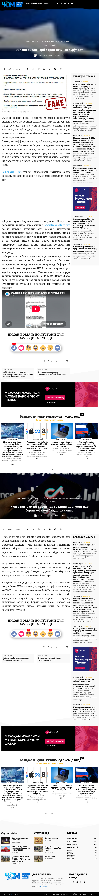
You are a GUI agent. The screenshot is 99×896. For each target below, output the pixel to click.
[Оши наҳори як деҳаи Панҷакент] (5, 840)
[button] (53, 3)
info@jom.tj (44, 886)
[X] (68, 4)
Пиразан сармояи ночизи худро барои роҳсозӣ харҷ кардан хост (85, 249)
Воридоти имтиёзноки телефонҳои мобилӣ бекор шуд (52, 373)
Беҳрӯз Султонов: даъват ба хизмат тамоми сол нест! (54, 848)
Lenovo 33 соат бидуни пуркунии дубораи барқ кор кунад (61, 444)
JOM (40, 55)
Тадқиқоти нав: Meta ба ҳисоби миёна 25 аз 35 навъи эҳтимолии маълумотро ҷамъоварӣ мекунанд (84, 223)
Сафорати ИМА (12, 172)
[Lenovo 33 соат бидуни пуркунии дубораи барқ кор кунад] (62, 431)
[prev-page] (46, 470)
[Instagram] (61, 4)
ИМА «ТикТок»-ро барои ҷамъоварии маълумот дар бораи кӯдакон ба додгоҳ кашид (18, 374)
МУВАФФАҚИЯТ (77, 165)
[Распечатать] (49, 68)
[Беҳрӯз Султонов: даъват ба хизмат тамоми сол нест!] (38, 849)
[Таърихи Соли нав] (38, 840)
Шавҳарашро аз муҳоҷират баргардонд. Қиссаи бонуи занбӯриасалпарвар (85, 170)
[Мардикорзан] (38, 859)
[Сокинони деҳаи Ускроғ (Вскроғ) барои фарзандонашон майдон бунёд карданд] (5, 859)
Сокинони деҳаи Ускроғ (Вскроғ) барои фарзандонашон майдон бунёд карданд (21, 859)
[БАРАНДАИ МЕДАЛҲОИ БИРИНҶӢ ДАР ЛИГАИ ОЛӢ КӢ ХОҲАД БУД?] (5, 849)
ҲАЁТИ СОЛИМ (77, 82)
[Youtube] (72, 4)
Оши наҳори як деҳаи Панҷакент (20, 839)
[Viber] (60, 68)
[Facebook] (58, 4)
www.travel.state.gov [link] (57, 225)
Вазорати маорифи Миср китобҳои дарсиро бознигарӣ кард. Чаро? (84, 86)
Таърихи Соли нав (51, 838)
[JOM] (36, 55)
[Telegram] (65, 4)
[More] (67, 360)
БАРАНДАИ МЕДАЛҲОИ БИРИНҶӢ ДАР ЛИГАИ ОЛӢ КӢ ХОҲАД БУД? (21, 848)
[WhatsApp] (38, 68)
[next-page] (52, 470)
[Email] (44, 68)
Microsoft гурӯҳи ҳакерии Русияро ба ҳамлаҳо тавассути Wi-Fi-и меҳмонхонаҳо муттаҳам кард (86, 446)
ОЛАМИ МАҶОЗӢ (32, 41)
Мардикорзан (50, 856)
